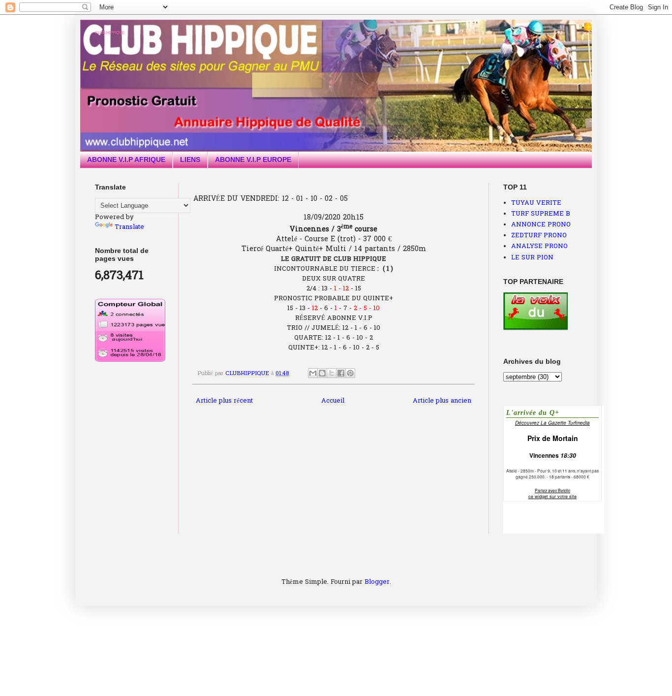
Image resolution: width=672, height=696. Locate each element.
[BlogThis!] (322, 373)
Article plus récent (224, 401)
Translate (129, 227)
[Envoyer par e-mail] (313, 373)
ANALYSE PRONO (539, 246)
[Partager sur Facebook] (341, 373)
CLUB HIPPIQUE (109, 33)
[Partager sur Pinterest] (350, 373)
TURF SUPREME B (540, 214)
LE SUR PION (532, 257)
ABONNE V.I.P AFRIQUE (126, 159)
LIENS (190, 159)
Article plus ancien (442, 401)
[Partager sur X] (331, 373)
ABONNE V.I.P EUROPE (253, 159)
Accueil (332, 401)
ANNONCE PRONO (541, 224)
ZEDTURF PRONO (539, 235)
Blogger (377, 582)
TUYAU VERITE (536, 203)
